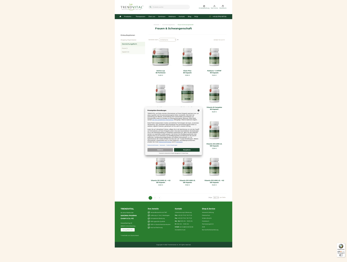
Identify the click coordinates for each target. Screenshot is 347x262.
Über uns (144, 16)
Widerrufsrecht (207, 218)
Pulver (125, 48)
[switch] (341, 255)
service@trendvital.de (186, 227)
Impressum (205, 221)
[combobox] (169, 7)
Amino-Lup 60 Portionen (161, 72)
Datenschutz (206, 215)
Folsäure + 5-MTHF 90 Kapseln (214, 72)
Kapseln (125, 52)
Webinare (159, 16)
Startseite (157, 24)
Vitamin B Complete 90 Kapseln (214, 108)
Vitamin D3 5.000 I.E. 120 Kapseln (187, 181)
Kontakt (166, 16)
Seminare (151, 16)
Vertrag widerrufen (128, 230)
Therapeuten (136, 16)
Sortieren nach (153, 39)
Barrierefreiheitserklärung (210, 230)
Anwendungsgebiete (168, 24)
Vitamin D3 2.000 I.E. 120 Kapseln (214, 145)
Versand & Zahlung (208, 212)
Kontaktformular (180, 230)
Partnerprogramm (208, 224)
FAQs (177, 16)
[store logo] (132, 7)
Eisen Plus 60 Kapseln (187, 72)
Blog (172, 16)
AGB (203, 227)
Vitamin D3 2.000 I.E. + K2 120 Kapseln (160, 181)
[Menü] (344, 244)
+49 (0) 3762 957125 (219, 16)
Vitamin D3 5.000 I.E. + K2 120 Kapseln (214, 181)
